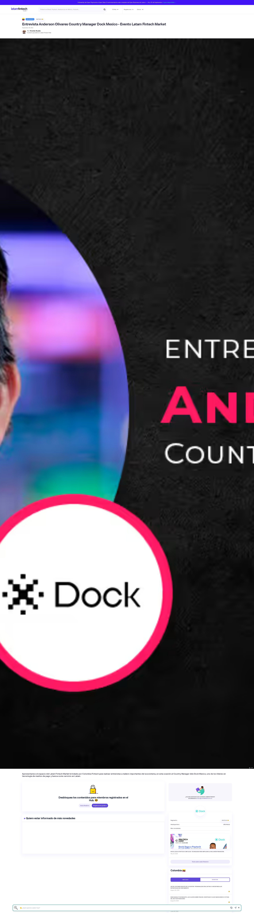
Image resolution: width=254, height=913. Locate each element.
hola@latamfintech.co (204, 798)
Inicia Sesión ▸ (84, 805)
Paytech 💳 (39, 19)
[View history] (231, 908)
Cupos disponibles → (169, 2)
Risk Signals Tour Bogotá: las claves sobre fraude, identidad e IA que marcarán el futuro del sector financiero (200, 897)
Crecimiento (30, 19)
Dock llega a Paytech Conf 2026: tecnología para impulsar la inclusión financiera (197, 851)
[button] (115, 9)
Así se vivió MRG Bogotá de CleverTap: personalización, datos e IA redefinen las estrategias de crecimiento (196, 887)
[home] (19, 9)
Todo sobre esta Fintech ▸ (200, 862)
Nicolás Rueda (35, 31)
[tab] (185, 879)
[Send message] (235, 908)
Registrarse (127, 9)
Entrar (139, 9)
